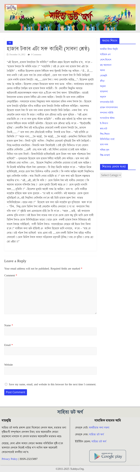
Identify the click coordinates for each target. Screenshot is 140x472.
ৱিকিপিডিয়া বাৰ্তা (107, 139)
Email (8, 345)
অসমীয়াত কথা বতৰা (99, 428)
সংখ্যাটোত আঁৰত (107, 118)
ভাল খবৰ (104, 144)
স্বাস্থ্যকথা (104, 91)
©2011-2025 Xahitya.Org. (70, 469)
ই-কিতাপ (104, 123)
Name (8, 325)
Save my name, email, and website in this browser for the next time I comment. (52, 384)
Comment (10, 275)
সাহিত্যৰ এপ (105, 54)
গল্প (10, 42)
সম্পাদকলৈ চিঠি (106, 102)
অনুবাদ (103, 97)
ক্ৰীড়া (102, 81)
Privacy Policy (10, 459)
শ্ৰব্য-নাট (103, 128)
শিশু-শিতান (105, 134)
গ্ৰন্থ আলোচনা (105, 65)
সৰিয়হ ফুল (104, 150)
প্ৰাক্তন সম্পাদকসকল (109, 107)
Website (8, 365)
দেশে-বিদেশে (105, 60)
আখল (102, 70)
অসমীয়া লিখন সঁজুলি (109, 49)
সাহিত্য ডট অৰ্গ (96, 434)
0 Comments (36, 54)
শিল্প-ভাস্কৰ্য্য (105, 155)
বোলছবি (103, 75)
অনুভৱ (103, 86)
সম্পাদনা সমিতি (106, 113)
